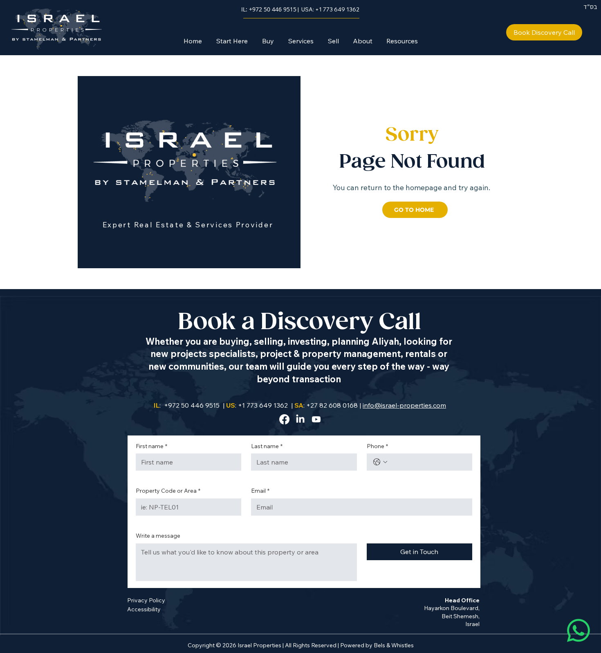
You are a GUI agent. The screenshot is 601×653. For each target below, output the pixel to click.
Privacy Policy (146, 600)
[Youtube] (316, 419)
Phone (377, 446)
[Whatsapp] (578, 630)
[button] (268, 41)
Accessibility (144, 609)
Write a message (158, 535)
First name (151, 446)
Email (260, 490)
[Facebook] (284, 419)
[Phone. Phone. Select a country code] (380, 462)
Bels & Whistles (394, 645)
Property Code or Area (168, 490)
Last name (267, 446)
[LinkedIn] (300, 419)
